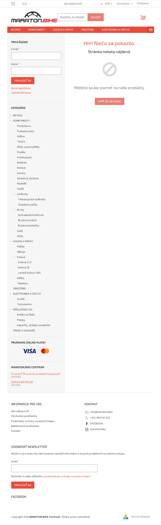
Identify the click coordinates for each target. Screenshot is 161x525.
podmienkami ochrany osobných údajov (68, 476)
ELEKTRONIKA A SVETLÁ (27, 294)
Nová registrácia (20, 88)
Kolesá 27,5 (25, 262)
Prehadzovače (25, 131)
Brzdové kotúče (27, 220)
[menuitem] (15, 30)
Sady (20, 231)
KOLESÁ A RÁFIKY (23, 241)
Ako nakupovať (73, 4)
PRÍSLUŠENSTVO (22, 310)
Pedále (21, 152)
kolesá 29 (23, 268)
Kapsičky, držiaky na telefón (33, 325)
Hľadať (96, 17)
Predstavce (24, 126)
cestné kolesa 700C (29, 273)
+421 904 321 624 (100, 418)
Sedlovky (22, 194)
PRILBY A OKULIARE (24, 331)
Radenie (22, 163)
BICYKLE (17, 115)
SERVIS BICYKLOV (22, 382)
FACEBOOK (96, 424)
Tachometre (24, 304)
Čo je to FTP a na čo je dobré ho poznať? (35, 373)
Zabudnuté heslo (21, 93)
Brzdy (20, 210)
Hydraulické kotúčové (31, 215)
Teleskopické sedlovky (32, 199)
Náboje (21, 252)
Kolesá (21, 257)
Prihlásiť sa (22, 80)
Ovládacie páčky (28, 205)
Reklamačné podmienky (25, 426)
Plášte (21, 247)
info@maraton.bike (101, 412)
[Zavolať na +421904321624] (17, 3)
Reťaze (21, 168)
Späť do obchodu (109, 101)
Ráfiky (20, 278)
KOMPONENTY (21, 121)
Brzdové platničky (28, 226)
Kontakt (15, 431)
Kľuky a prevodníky (28, 147)
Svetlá (21, 299)
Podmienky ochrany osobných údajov (33, 421)
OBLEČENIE (19, 288)
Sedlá (20, 189)
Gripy (20, 236)
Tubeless (22, 283)
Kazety (21, 173)
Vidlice (21, 136)
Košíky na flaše (26, 315)
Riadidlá (21, 184)
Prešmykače (24, 158)
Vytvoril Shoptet (140, 517)
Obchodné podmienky (24, 416)
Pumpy (21, 320)
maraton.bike (98, 429)
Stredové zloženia (28, 178)
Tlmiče (21, 142)
